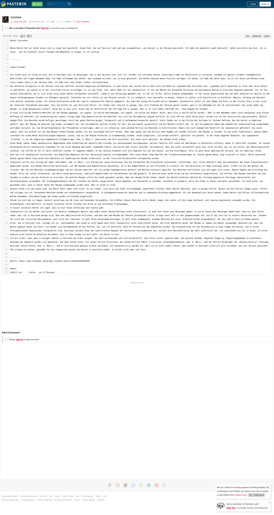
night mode (67, 496)
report (267, 36)
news (98, 496)
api (77, 496)
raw (247, 36)
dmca (77, 499)
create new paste (10, 496)
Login (253, 4)
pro (105, 496)
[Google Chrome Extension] (110, 485)
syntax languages (28, 496)
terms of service (44, 499)
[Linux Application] (164, 485)
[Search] (69, 4)
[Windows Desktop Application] (133, 485)
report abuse (88, 499)
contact (100, 499)
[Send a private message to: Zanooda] (24, 22)
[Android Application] (141, 485)
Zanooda (18, 21)
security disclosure (63, 499)
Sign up (265, 4)
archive (43, 496)
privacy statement (10, 499)
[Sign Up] (221, 505)
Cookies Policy (240, 495)
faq (50, 496)
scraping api (87, 496)
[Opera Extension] (156, 485)
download (256, 36)
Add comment (82, 21)
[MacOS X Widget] (149, 485)
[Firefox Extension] (118, 485)
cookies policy (28, 499)
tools (57, 496)
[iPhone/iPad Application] (125, 485)
